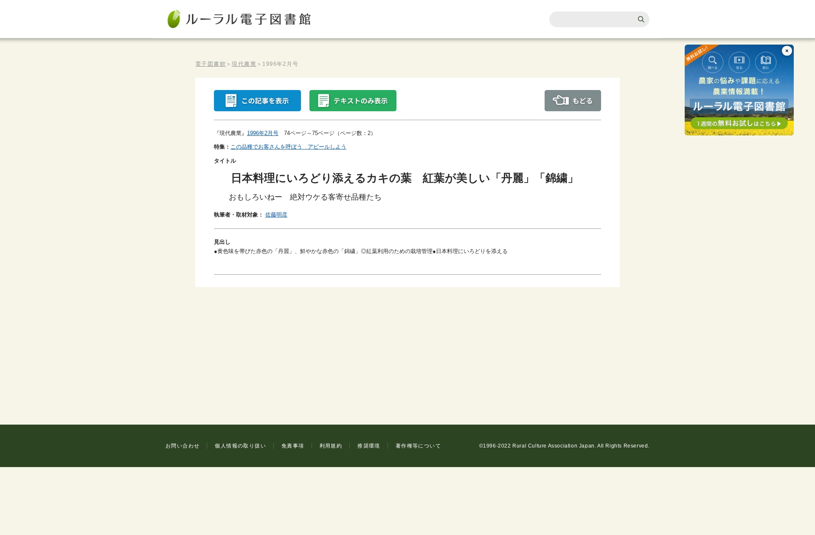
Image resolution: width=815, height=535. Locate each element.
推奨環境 (368, 446)
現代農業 (244, 64)
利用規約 (331, 446)
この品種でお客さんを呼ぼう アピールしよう (288, 147)
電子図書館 (210, 64)
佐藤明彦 (276, 214)
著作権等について (418, 446)
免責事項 (292, 446)
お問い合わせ (183, 446)
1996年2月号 (262, 133)
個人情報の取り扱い (240, 446)
